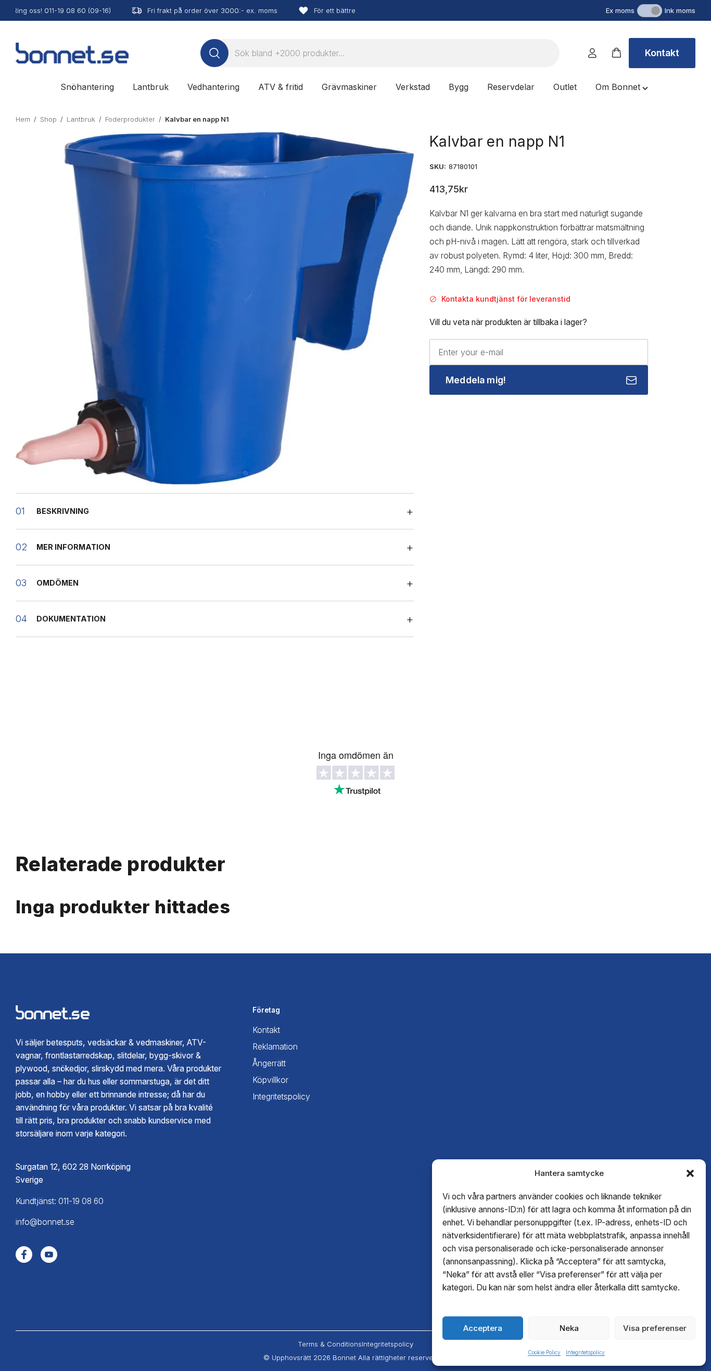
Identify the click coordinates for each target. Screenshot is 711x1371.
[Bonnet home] (72, 53)
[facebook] (24, 1254)
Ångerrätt (269, 1063)
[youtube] (49, 1254)
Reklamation (275, 1047)
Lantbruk (81, 119)
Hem (23, 119)
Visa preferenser (655, 1328)
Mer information (73, 546)
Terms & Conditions (330, 1344)
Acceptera (482, 1328)
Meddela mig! (476, 379)
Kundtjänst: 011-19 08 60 (60, 1201)
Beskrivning (62, 511)
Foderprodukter (130, 119)
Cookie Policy (544, 1352)
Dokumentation (71, 618)
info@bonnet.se (45, 1222)
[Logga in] (592, 53)
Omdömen (57, 582)
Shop (48, 119)
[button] (690, 1173)
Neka (569, 1328)
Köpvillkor (270, 1080)
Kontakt (662, 52)
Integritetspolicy (585, 1352)
